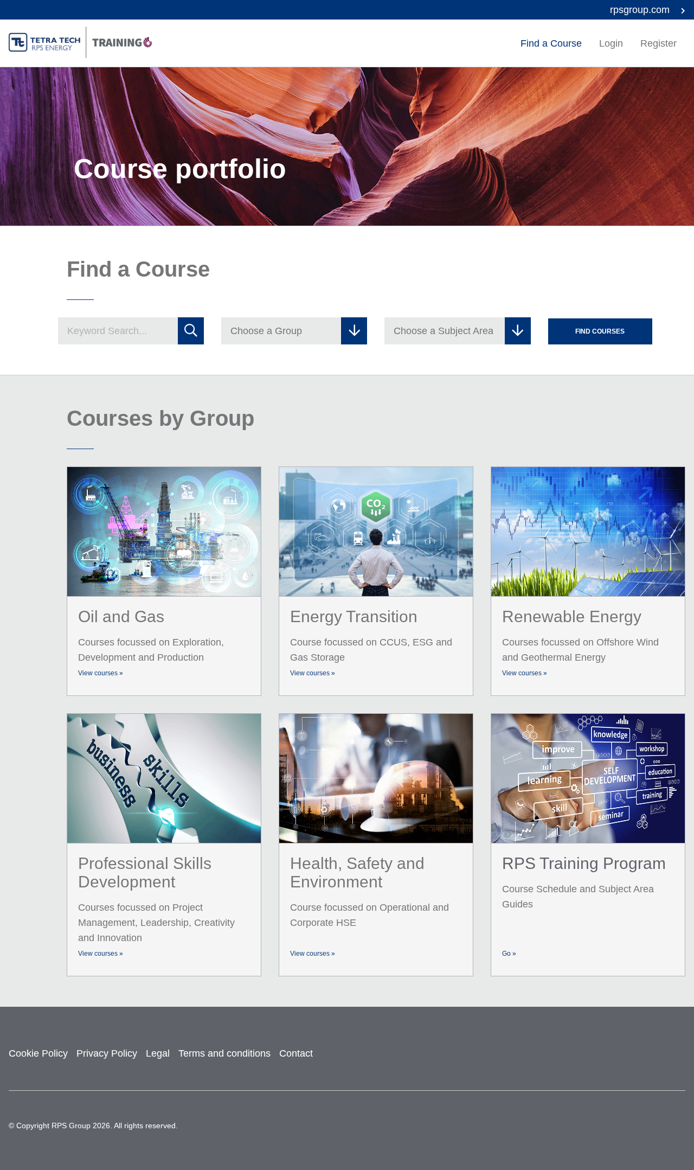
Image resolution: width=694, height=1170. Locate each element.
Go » (509, 953)
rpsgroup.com (641, 9)
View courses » (100, 673)
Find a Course (551, 43)
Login (611, 43)
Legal (158, 1053)
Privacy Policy (106, 1053)
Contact (296, 1053)
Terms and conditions (224, 1053)
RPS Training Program (584, 863)
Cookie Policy (38, 1053)
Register (658, 43)
